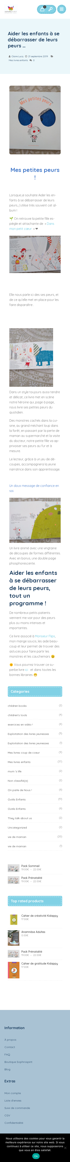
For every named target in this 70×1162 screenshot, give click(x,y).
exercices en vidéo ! (20, 724)
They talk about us (20, 818)
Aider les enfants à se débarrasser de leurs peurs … (34, 39)
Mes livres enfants (18, 60)
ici (27, 670)
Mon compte (12, 1093)
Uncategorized (17, 827)
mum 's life (14, 771)
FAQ (7, 1054)
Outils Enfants (17, 799)
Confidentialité (13, 1123)
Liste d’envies (12, 1100)
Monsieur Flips (45, 636)
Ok (36, 1156)
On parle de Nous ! (20, 790)
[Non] (65, 1148)
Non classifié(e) (18, 780)
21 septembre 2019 (38, 56)
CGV (7, 1115)
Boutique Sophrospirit (18, 1062)
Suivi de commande (17, 1108)
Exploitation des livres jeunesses (28, 734)
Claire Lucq (17, 56)
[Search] (50, 9)
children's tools (17, 715)
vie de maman (17, 837)
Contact (9, 1047)
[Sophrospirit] (11, 9)
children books (17, 706)
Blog (7, 1069)
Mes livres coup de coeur (24, 752)
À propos (10, 1039)
